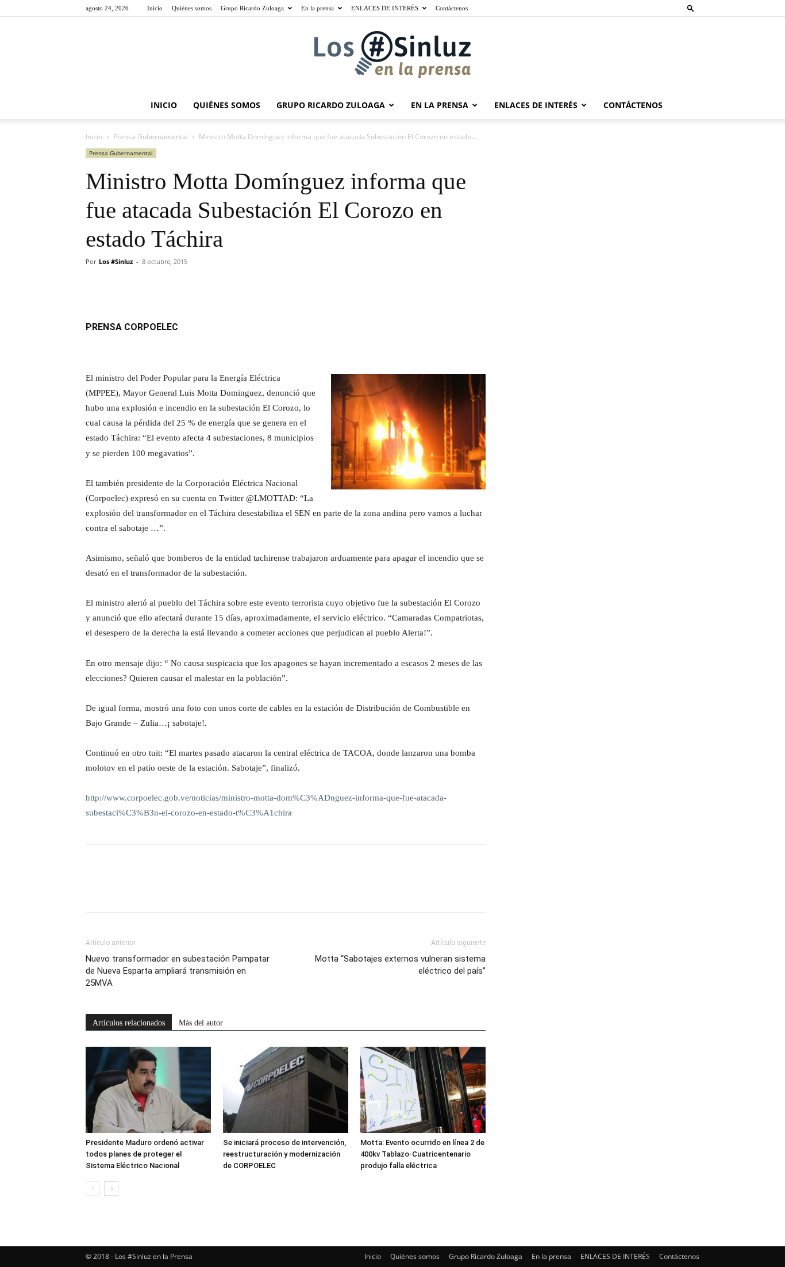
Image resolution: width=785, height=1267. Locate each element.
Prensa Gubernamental (150, 136)
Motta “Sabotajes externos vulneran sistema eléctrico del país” (400, 965)
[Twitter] (123, 287)
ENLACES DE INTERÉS (384, 8)
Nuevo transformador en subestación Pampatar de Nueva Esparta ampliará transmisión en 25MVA (178, 971)
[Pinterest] (149, 287)
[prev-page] (93, 1188)
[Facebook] (97, 287)
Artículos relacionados (129, 1023)
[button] (690, 7)
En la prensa (317, 8)
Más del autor (201, 1023)
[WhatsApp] (176, 287)
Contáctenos (452, 8)
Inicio (155, 8)
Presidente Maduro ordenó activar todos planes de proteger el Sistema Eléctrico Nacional (145, 1154)
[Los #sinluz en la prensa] (392, 54)
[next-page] (111, 1188)
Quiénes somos (191, 8)
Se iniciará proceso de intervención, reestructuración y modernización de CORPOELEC (284, 1154)
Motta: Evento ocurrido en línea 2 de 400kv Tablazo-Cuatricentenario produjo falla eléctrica (422, 1154)
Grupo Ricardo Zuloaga (252, 8)
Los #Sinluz (116, 261)
